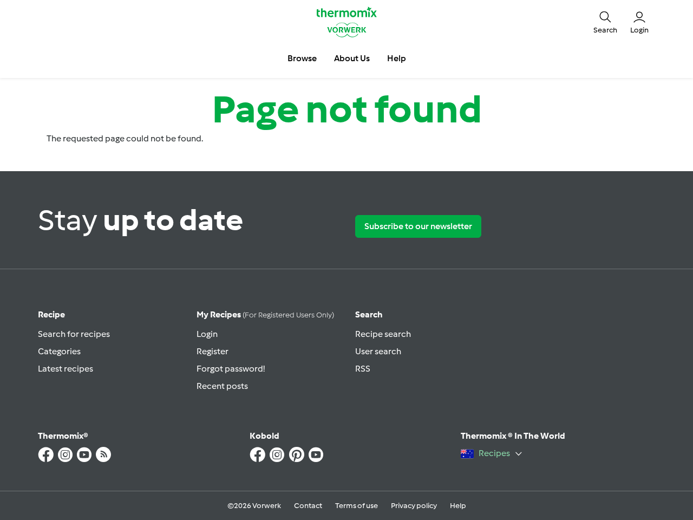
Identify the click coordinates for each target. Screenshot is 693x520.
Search (369, 314)
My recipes (265, 314)
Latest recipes (65, 368)
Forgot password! (231, 368)
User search (378, 351)
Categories (59, 351)
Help (458, 505)
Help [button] (396, 58)
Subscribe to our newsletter (418, 226)
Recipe (51, 314)
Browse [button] (302, 58)
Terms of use (356, 505)
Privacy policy (414, 505)
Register (212, 351)
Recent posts (222, 386)
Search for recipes (74, 334)
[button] (605, 21)
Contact (308, 505)
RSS (362, 368)
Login (207, 334)
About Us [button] (352, 58)
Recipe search (383, 334)
